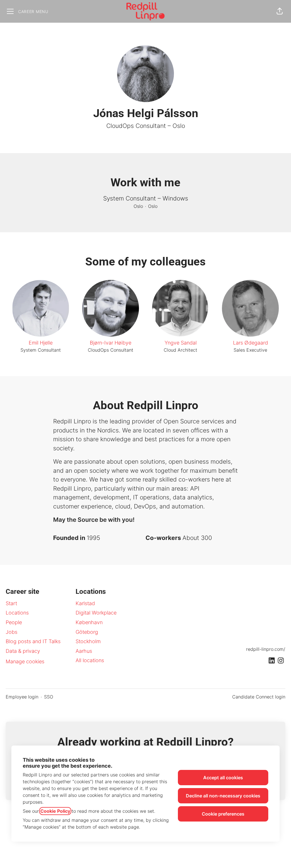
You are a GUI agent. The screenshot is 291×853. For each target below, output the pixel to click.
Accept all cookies (223, 777)
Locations (17, 613)
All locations (90, 660)
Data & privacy (23, 651)
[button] (280, 11)
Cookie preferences (223, 814)
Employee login (22, 697)
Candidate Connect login (258, 697)
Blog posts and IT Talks (33, 641)
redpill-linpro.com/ (265, 649)
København (89, 622)
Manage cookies (25, 661)
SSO (48, 697)
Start (11, 603)
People (14, 622)
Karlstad (85, 603)
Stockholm (88, 641)
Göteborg (87, 632)
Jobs (11, 632)
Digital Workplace (96, 613)
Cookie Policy (55, 811)
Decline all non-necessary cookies (223, 796)
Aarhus (84, 651)
